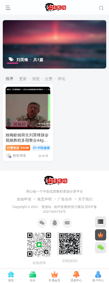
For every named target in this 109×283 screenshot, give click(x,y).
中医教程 (64, 206)
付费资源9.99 (18, 147)
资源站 (46, 206)
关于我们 (85, 199)
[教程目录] (100, 222)
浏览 (36, 78)
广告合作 (65, 199)
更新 (23, 78)
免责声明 (44, 199)
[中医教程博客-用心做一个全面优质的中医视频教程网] (55, 180)
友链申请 (24, 199)
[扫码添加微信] (100, 247)
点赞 (49, 78)
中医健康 (43, 147)
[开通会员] (100, 234)
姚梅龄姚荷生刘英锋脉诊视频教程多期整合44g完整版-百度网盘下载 (27, 140)
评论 (61, 78)
